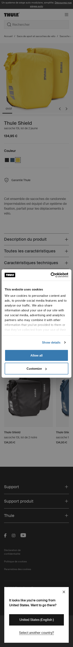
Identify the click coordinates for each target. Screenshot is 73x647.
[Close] (63, 591)
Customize (34, 368)
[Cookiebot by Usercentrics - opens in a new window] (51, 275)
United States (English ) (36, 620)
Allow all (36, 355)
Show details (51, 342)
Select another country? (36, 633)
